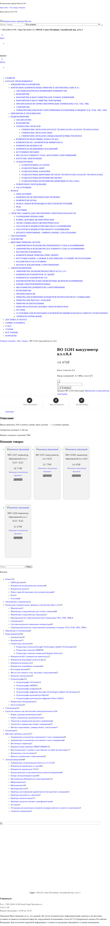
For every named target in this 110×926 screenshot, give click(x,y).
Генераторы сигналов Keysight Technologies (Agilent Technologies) (60, 129)
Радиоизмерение (20, 117)
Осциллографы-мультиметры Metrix (41, 178)
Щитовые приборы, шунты (25, 242)
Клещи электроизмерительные (33, 284)
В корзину (66, 388)
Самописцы (23, 107)
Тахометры (17, 239)
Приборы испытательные (30, 303)
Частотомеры (23, 187)
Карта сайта (4, 8)
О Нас (8, 326)
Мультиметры (23, 291)
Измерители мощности (29, 146)
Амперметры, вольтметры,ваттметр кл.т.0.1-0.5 (41, 271)
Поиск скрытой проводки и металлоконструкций (44, 204)
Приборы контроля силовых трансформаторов (42, 307)
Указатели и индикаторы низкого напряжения (42, 229)
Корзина (22, 8)
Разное (14, 191)
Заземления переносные (30, 216)
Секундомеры (18, 236)
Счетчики (21, 210)
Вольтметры (22, 123)
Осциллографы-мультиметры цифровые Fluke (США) (50, 181)
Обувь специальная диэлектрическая (37, 223)
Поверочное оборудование (31, 184)
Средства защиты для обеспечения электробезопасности (43, 213)
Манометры (22, 94)
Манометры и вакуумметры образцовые (38, 100)
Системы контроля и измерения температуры (41, 91)
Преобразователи (25, 294)
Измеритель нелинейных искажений (37, 149)
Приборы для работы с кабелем (33, 300)
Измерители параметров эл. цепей (35, 274)
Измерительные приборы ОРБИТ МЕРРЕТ (37, 255)
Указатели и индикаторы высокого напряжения (43, 226)
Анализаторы (23, 120)
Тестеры (20, 310)
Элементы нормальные (29, 316)
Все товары (14, 8)
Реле (18, 207)
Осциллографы (24, 162)
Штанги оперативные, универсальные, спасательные (46, 233)
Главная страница (7, 341)
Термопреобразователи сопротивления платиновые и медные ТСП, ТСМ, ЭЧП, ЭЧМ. (61, 110)
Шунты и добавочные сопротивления (37, 265)
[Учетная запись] (1, 49)
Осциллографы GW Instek (35, 165)
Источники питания (27, 152)
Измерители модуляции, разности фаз (37, 139)
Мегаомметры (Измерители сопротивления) (40, 287)
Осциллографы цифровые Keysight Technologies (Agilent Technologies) (62, 175)
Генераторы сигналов (28, 126)
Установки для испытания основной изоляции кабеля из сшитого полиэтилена (62, 313)
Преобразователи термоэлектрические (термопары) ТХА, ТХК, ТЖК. (52, 104)
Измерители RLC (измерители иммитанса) (39, 142)
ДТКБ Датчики (23, 194)
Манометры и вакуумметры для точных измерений (45, 97)
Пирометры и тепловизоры (26, 113)
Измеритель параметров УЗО (31, 278)
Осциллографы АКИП (32, 168)
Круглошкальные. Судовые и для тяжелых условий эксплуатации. (53, 258)
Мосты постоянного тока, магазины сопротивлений (46, 155)
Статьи (9, 329)
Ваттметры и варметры (28, 252)
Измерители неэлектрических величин (38, 197)
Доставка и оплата (16, 320)
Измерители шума (26, 200)
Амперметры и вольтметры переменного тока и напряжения (50, 245)
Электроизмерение (21, 268)
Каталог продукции (19, 81)
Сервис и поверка (15, 323)
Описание (9, 412)
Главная (10, 78)
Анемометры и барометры (25, 84)
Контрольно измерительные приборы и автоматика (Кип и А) (45, 88)
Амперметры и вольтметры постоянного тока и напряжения (50, 249)
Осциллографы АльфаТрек (35, 171)
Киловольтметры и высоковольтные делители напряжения (49, 281)
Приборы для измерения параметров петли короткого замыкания (53, 297)
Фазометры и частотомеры (31, 262)
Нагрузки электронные (29, 158)
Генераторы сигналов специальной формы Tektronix (51, 136)
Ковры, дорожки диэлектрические (35, 220)
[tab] (9, 411)
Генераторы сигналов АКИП (36, 133)
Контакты (10, 336)
